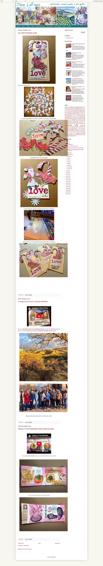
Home (18, 26)
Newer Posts (21, 543)
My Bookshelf (58, 26)
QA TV (84, 109)
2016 (67, 176)
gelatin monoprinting (80, 114)
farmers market (81, 113)
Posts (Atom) (26, 545)
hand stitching (68, 116)
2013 (67, 181)
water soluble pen (70, 133)
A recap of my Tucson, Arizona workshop (33, 301)
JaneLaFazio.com (69, 37)
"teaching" (66, 107)
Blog (33, 26)
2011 (67, 185)
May (68, 161)
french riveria (72, 114)
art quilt (74, 110)
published (74, 122)
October (69, 152)
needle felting (68, 121)
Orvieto (73, 109)
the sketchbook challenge (75, 131)
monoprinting (80, 118)
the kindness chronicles (74, 130)
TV (66, 110)
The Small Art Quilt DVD (77, 95)
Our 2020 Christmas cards (27, 33)
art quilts (81, 110)
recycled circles (68, 123)
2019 (67, 170)
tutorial (83, 131)
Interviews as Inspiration (74, 108)
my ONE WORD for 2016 (77, 78)
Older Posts (57, 543)
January (69, 168)
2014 (67, 179)
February (69, 167)
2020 (67, 143)
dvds (66, 113)
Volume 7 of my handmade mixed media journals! (36, 429)
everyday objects (71, 113)
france (66, 114)
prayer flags (67, 122)
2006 (67, 193)
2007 (67, 192)
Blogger (54, 557)
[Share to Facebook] (30, 295)
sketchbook (68, 125)
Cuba (66, 108)
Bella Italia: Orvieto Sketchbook (76, 107)
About (23, 26)
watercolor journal (80, 133)
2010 (67, 186)
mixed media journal (71, 118)
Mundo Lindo (68, 109)
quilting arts (81, 122)
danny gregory (76, 112)
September (69, 154)
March (68, 165)
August (68, 156)
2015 (67, 177)
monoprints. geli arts (76, 119)
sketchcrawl (73, 126)
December (69, 144)
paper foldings (75, 121)
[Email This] (25, 295)
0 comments (21, 294)
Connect (69, 26)
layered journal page (74, 117)
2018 (67, 172)
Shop (64, 26)
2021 (67, 141)
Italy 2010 (83, 108)
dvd (82, 112)
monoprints (67, 119)
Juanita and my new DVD (77, 70)
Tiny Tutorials (50, 26)
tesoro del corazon (69, 129)
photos (82, 121)
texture (78, 129)
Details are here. (53, 330)
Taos (70, 110)
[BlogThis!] (27, 295)
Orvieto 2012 (78, 109)
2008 (67, 190)
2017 (67, 174)
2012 (67, 183)
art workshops (68, 112)
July (68, 158)
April (68, 163)
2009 (67, 188)
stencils (73, 128)
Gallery (28, 26)
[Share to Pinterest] (31, 295)
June (68, 159)
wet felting (69, 134)
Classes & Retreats (40, 26)
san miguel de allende (78, 123)
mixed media (82, 117)
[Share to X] (28, 295)
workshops (77, 134)
